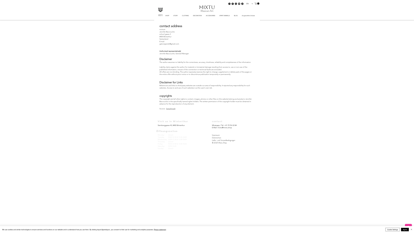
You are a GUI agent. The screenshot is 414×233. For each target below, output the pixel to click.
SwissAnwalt (170, 109)
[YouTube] (239, 4)
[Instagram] (229, 4)
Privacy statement (160, 229)
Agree (405, 229)
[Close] (411, 229)
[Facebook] (233, 4)
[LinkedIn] (236, 4)
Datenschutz (216, 137)
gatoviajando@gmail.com (169, 44)
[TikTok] (242, 4)
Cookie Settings (392, 229)
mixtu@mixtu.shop (225, 128)
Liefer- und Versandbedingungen (223, 140)
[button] (257, 3)
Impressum (216, 135)
